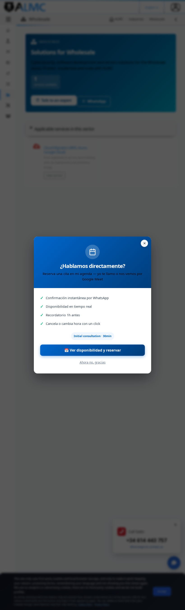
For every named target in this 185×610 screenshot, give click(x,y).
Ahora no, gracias (93, 362)
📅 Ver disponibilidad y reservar (92, 350)
